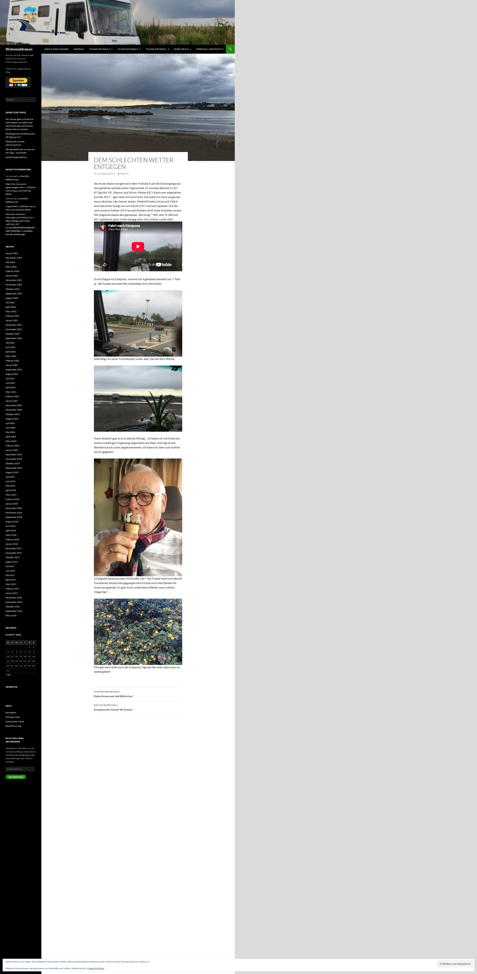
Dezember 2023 (14, 280)
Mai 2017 (10, 575)
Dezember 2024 (14, 257)
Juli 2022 (10, 342)
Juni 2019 (10, 481)
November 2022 (14, 329)
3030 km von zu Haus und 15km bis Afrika (21, 190)
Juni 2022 (10, 347)
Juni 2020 (10, 427)
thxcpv (124, 173)
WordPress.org (13, 726)
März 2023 (11, 311)
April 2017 (11, 579)
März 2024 (11, 266)
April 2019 (11, 490)
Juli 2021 (10, 378)
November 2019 (14, 459)
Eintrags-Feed (13, 717)
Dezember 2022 (14, 324)
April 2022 (11, 351)
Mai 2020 (10, 432)
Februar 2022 (12, 360)
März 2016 (11, 615)
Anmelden (11, 712)
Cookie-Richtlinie (95, 968)
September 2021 (14, 369)
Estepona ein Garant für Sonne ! (113, 707)
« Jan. (8, 674)
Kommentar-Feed (15, 721)
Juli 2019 (10, 476)
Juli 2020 (10, 423)
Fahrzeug (79, 49)
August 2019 (12, 472)
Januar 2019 (12, 503)
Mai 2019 (10, 485)
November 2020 (14, 409)
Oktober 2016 (13, 606)
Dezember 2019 (14, 454)
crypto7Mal (11, 206)
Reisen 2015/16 (181, 49)
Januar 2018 (12, 544)
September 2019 (14, 468)
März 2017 (11, 584)
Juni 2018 (10, 526)
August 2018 (12, 521)
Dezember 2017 (14, 548)
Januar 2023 (12, 320)
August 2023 (12, 298)
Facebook (11, 687)
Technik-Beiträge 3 (99, 49)
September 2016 (14, 611)
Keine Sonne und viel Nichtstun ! (114, 694)
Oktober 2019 (13, 463)
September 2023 (14, 293)
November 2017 (14, 552)
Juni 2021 (10, 383)
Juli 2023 (10, 302)
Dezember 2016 (14, 597)
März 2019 (11, 494)
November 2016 (14, 602)
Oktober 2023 (13, 289)
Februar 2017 (12, 588)
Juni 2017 (10, 570)
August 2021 (12, 374)
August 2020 (12, 418)
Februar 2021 (12, 396)
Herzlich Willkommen (56, 49)
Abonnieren (15, 777)
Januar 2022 (12, 365)
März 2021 (11, 391)
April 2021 (11, 387)
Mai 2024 (10, 262)
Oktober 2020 (13, 414)
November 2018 (14, 512)
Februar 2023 (12, 315)
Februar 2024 (12, 271)
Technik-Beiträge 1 (156, 49)
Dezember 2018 (14, 508)
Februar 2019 (12, 499)
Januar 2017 (12, 593)
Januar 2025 (12, 253)
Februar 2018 (12, 539)
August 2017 (12, 561)
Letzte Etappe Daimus (16, 157)
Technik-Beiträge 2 (127, 49)
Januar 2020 (12, 450)
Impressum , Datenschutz (209, 49)
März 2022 (11, 356)
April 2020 (11, 436)
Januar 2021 (12, 400)
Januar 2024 (12, 275)
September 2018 (14, 517)
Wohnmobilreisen (19, 49)
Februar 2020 (12, 445)
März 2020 (11, 441)
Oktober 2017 (13, 557)
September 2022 (14, 338)
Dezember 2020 (14, 405)
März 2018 (11, 535)
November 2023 (14, 284)
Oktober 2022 (13, 333)
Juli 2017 (10, 566)
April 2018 (11, 530)
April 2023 (11, 307)
